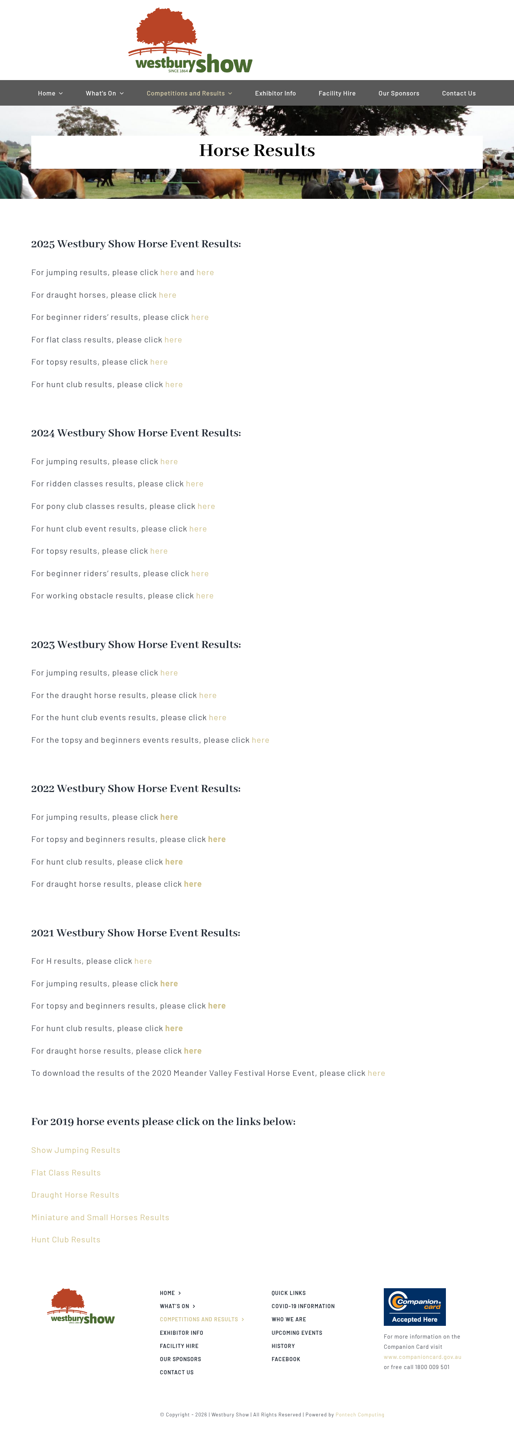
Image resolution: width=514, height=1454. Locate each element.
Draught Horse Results (75, 1194)
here (169, 272)
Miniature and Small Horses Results (100, 1217)
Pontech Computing (360, 1415)
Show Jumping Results (76, 1149)
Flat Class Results (66, 1172)
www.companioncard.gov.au (423, 1356)
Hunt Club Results (66, 1239)
